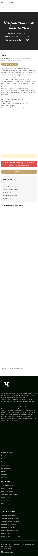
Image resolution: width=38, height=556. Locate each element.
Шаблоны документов (8, 504)
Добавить (19, 171)
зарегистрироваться (22, 165)
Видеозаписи (5, 468)
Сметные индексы (7, 501)
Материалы (5, 462)
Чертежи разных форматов (9, 530)
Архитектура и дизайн (10, 195)
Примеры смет (6, 498)
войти (11, 165)
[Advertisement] (19, 131)
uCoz (9, 548)
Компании (4, 459)
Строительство (13, 40)
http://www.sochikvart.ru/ (10, 64)
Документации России (8, 515)
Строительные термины (9, 527)
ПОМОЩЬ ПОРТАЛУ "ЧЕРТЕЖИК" (11, 536)
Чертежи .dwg (5, 533)
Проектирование (8, 186)
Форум (3, 471)
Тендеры (4, 474)
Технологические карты (9, 494)
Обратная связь (6, 546)
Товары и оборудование (10, 189)
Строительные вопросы (8, 524)
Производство (7, 192)
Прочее (5, 198)
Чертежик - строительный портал (24, 544)
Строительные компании (17, 36)
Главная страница (17, 33)
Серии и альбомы (6, 488)
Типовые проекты (7, 485)
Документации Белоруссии (10, 518)
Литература (5, 507)
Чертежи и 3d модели (8, 491)
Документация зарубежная (10, 521)
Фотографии (5, 465)
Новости (4, 456)
